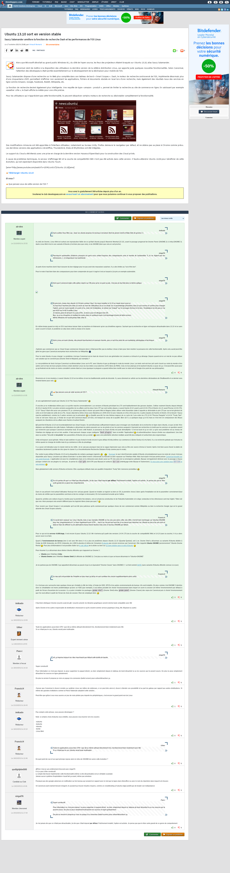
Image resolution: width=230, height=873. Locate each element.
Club (121, 2)
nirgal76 (19, 796)
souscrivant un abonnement (79, 194)
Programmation (90, 6)
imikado (19, 603)
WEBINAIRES (85, 9)
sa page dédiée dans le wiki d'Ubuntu (119, 546)
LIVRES (95, 9)
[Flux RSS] (219, 10)
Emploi (95, 2)
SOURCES (121, 9)
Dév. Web (73, 6)
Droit (113, 2)
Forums (35, 2)
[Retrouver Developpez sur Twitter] (222, 10)
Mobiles (116, 6)
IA (45, 6)
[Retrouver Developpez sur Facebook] (225, 10)
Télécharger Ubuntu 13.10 (21, 173)
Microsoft (58, 6)
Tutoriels (47, 2)
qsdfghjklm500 (19, 769)
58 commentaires (52, 45)
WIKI (137, 9)
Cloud (40, 6)
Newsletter (83, 2)
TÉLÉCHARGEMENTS (107, 9)
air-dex (19, 227)
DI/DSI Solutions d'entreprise (24, 6)
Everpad (112, 454)
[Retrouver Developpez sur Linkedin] (228, 10)
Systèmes (125, 6)
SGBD (101, 6)
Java (66, 6)
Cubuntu (105, 543)
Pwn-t (19, 651)
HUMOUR (150, 9)
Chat (72, 2)
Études (104, 2)
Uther (19, 627)
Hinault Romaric (35, 45)
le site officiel (84, 546)
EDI (81, 6)
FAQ (56, 2)
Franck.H (19, 688)
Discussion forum (210, 112)
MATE (139, 565)
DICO (143, 9)
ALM (50, 6)
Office (108, 6)
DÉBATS (130, 9)
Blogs (64, 2)
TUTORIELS (68, 9)
